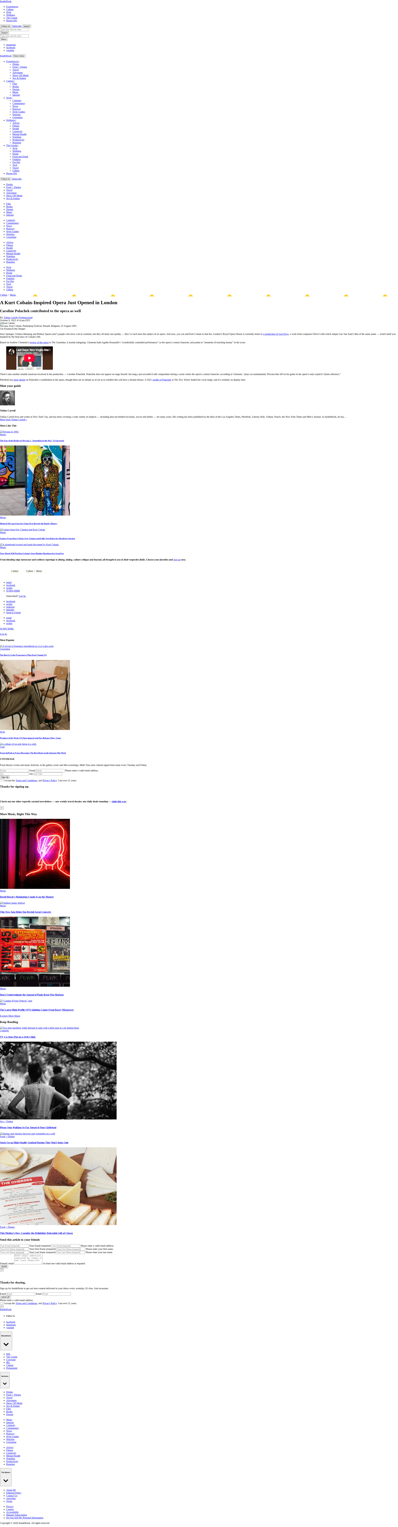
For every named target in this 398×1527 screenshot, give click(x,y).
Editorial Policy (13, 1493)
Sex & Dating (19, 78)
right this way (119, 801)
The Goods (11, 17)
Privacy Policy (50, 780)
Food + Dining (19, 67)
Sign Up (4, 777)
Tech (14, 165)
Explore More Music (10, 1016)
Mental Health (19, 134)
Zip (31, 773)
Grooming (17, 117)
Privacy (10, 1506)
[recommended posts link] (35, 888)
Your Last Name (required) (42, 1252)
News (15, 106)
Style (8, 12)
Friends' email (7, 1263)
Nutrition (16, 137)
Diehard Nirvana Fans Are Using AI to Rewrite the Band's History (28, 523)
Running (16, 142)
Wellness (10, 15)
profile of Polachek (162, 379)
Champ (9, 1365)
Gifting (15, 170)
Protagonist (11, 1368)
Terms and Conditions (26, 780)
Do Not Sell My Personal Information (24, 1517)
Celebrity (16, 100)
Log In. (22, 596)
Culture (10, 9)
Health (15, 128)
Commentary (18, 103)
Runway (16, 109)
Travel (15, 69)
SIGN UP (5, 1297)
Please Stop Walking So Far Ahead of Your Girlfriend (28, 1127)
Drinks (15, 64)
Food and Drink (20, 156)
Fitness (15, 125)
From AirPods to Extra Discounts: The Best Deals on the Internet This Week (33, 753)
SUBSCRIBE (13, 590)
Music (15, 92)
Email (32, 770)
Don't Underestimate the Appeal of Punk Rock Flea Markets (32, 994)
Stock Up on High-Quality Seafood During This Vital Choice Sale (34, 1142)
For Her (16, 162)
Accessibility (12, 1512)
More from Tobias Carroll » (13, 419)
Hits (8, 1354)
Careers (10, 1509)
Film (14, 83)
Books (15, 86)
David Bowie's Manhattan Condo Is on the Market (26, 897)
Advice (16, 123)
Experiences (12, 6)
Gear (2, 747)
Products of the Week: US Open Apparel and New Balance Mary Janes (30, 738)
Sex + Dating (6, 1121)
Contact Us (11, 1495)
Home (15, 153)
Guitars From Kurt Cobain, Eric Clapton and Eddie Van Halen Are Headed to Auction (37, 538)
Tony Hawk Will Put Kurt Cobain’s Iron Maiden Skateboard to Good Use (32, 553)
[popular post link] (26, 646)
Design (15, 89)
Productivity (18, 139)
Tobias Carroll (11, 317)
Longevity (17, 131)
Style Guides (18, 111)
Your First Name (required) (42, 1249)
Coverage (11, 1359)
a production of (276, 334)
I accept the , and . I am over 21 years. (40, 780)
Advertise (11, 1498)
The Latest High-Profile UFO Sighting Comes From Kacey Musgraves (37, 1010)
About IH (11, 1490)
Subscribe (17, 26)
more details (19, 379)
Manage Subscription (16, 1515)
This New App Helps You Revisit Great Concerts (25, 912)
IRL (8, 1362)
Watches (16, 114)
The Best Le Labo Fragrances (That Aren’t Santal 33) (23, 655)
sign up (176, 559)
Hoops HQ (11, 20)
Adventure (17, 72)
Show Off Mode (20, 75)
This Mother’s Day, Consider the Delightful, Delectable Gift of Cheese (36, 1233)
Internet (16, 95)
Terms (9, 1501)
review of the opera (39, 342)
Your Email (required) (40, 1245)
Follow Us (5, 26)
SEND (4, 1266)
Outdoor (16, 159)
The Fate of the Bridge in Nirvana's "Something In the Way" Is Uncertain (32, 440)
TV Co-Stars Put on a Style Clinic (18, 1037)
